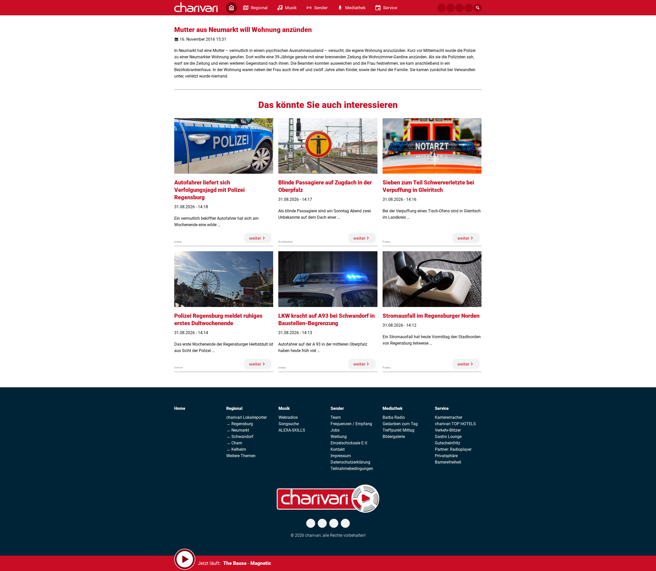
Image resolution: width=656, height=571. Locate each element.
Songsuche (289, 423)
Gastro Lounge (448, 436)
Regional (234, 408)
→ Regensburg (239, 423)
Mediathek (393, 408)
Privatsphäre (446, 455)
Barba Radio (394, 417)
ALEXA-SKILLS (292, 430)
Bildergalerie (394, 436)
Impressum (341, 455)
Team (336, 417)
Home (179, 408)
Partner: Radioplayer (453, 449)
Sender (337, 408)
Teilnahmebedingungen (352, 468)
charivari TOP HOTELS (455, 423)
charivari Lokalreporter (246, 417)
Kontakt (338, 449)
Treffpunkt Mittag (398, 430)
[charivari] (196, 7)
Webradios (288, 417)
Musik (284, 408)
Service (442, 408)
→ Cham (234, 443)
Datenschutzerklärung (350, 462)
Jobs (335, 430)
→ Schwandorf (239, 436)
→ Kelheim (236, 449)
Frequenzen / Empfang (351, 423)
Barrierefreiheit (448, 462)
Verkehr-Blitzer (448, 430)
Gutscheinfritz (447, 443)
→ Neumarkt (237, 430)
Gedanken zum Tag (400, 423)
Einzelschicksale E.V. (349, 443)
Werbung (339, 436)
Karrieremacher (448, 417)
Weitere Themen (240, 455)
